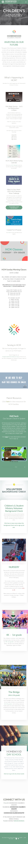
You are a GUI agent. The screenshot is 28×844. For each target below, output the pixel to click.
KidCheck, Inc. (20, 466)
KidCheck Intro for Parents (9, 466)
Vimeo (13, 468)
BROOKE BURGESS (19, 821)
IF (3, 817)
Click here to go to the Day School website (14, 773)
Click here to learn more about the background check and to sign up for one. (14, 525)
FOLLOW (6, 803)
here (9, 232)
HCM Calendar (14, 165)
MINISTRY (14, 805)
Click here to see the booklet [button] (14, 207)
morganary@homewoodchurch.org (10, 356)
